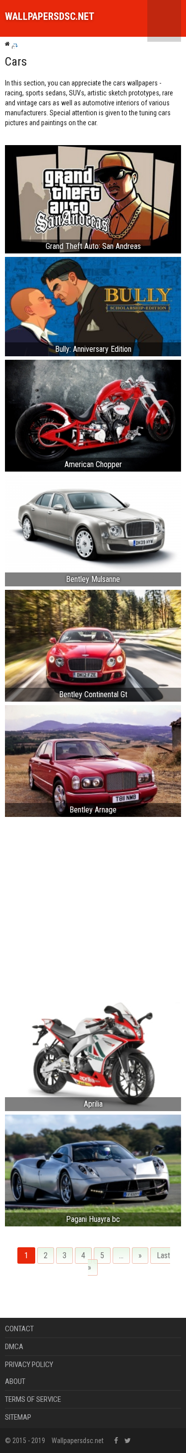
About (15, 1381)
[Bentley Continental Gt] (93, 645)
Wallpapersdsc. (49, 16)
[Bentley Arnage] (93, 760)
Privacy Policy (29, 1364)
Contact (19, 1328)
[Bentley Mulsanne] (93, 530)
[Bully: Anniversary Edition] (93, 306)
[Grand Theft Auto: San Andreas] (93, 198)
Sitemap (18, 1417)
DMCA (14, 1346)
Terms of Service (33, 1399)
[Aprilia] (93, 1054)
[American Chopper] (93, 414)
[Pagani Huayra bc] (93, 1170)
